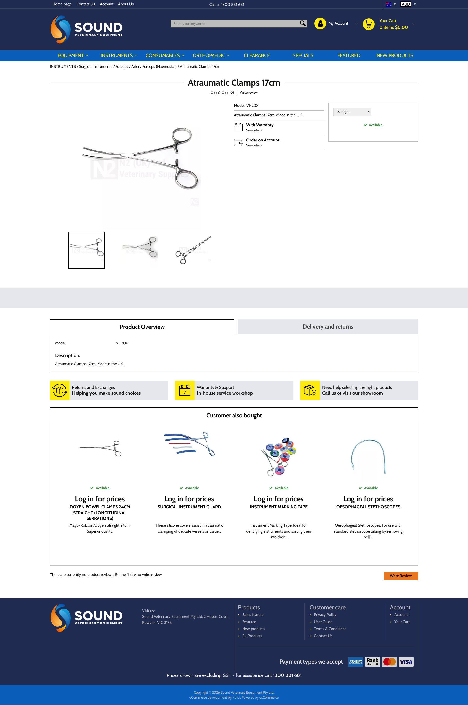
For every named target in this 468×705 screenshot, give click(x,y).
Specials (303, 55)
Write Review (401, 576)
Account (106, 4)
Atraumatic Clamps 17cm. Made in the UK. (268, 115)
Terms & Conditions (330, 628)
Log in (84, 498)
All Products (252, 636)
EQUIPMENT (71, 55)
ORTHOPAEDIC (209, 55)
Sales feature (252, 614)
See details (254, 130)
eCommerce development (208, 697)
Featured (349, 55)
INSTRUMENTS (117, 55)
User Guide (323, 621)
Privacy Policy (325, 614)
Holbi (236, 697)
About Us (126, 4)
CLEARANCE (257, 55)
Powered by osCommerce (260, 697)
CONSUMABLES (163, 55)
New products (395, 55)
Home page (62, 4)
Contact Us (86, 4)
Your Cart (402, 621)
